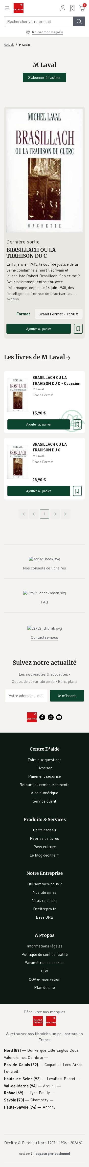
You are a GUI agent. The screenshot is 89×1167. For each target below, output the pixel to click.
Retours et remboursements (44, 784)
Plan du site (44, 987)
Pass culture (44, 846)
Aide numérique (44, 792)
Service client (44, 801)
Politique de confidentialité (45, 954)
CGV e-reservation (44, 979)
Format (23, 313)
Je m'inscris (67, 695)
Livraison (44, 767)
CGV (44, 970)
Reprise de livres (44, 838)
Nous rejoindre (44, 900)
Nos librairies (44, 892)
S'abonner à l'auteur (44, 77)
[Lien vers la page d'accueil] (18, 8)
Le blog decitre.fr (44, 855)
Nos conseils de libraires (44, 568)
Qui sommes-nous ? (44, 883)
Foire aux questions (45, 759)
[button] (44, 278)
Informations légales (45, 946)
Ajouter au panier (38, 328)
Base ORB (44, 917)
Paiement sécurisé (44, 776)
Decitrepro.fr (44, 908)
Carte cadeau (44, 829)
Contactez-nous (44, 637)
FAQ (44, 602)
